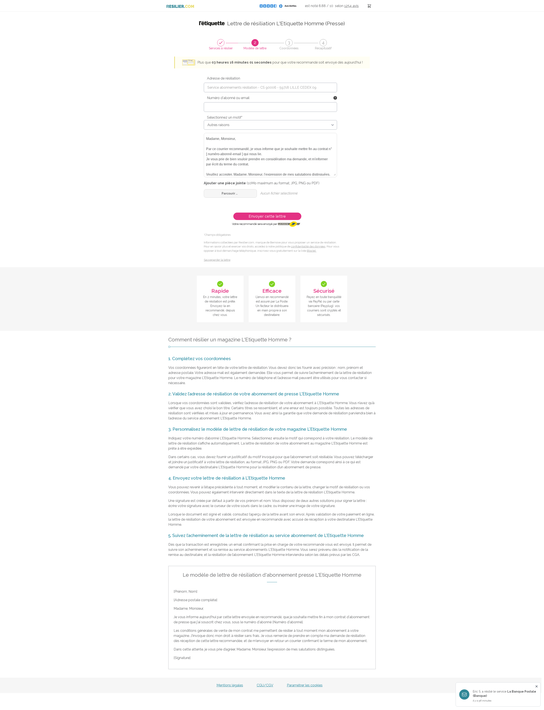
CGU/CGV (265, 685)
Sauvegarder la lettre (217, 259)
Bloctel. (311, 250)
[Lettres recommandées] (369, 6)
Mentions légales (230, 685)
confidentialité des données (308, 246)
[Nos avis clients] (279, 6)
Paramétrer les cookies (305, 685)
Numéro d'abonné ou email (228, 98)
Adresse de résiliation (223, 78)
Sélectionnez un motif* (224, 117)
